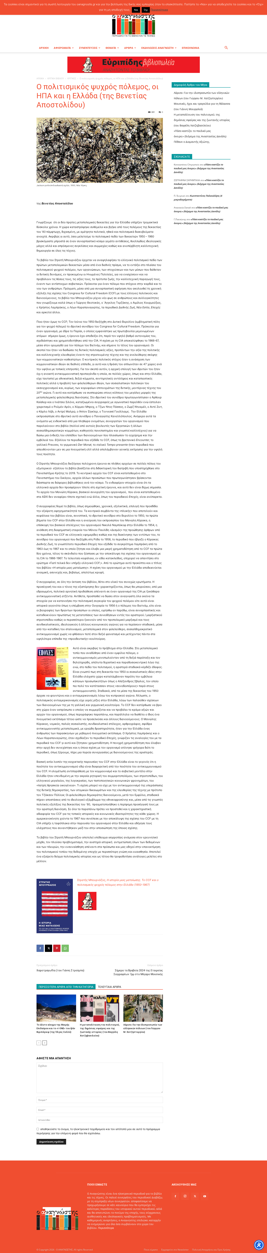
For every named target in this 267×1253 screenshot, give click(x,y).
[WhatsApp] (65, 948)
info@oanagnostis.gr (116, 1235)
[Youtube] (204, 1196)
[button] (226, 48)
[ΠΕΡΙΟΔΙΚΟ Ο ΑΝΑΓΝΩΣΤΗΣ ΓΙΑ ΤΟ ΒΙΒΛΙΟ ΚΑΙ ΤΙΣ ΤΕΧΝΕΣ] (133, 24)
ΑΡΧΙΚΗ (44, 48)
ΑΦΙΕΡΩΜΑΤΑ (62, 48)
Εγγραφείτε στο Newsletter (175, 1249)
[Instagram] (185, 1196)
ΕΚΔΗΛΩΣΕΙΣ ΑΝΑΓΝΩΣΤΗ (157, 48)
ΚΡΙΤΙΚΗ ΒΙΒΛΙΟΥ (55, 78)
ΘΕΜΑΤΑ (111, 48)
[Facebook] (40, 948)
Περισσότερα (106, 1228)
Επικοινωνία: (95, 1235)
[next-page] (44, 1043)
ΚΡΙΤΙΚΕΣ (71, 78)
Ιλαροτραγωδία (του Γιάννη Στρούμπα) (60, 970)
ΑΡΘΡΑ (128, 48)
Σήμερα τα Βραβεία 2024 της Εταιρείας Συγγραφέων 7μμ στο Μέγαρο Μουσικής (138, 972)
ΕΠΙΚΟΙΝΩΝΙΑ (190, 48)
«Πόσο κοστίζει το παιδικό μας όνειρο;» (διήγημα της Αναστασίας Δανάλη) (199, 168)
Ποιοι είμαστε (151, 1249)
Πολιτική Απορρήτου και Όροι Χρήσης (211, 1249)
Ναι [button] (136, 9)
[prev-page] (39, 1043)
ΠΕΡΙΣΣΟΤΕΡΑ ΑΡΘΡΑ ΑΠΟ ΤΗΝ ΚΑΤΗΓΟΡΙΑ (66, 987)
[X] (48, 948)
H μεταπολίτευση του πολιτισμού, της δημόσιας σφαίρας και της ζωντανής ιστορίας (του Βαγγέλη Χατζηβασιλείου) (202, 120)
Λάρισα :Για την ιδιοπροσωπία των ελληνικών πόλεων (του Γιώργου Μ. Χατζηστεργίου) (142, 1028)
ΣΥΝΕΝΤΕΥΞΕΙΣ (88, 48)
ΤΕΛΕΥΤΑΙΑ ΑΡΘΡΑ (109, 987)
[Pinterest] (56, 948)
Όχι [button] (146, 9)
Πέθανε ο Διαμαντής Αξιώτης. (192, 141)
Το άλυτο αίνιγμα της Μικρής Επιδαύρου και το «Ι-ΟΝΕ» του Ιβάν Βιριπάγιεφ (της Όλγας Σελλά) (56, 1028)
